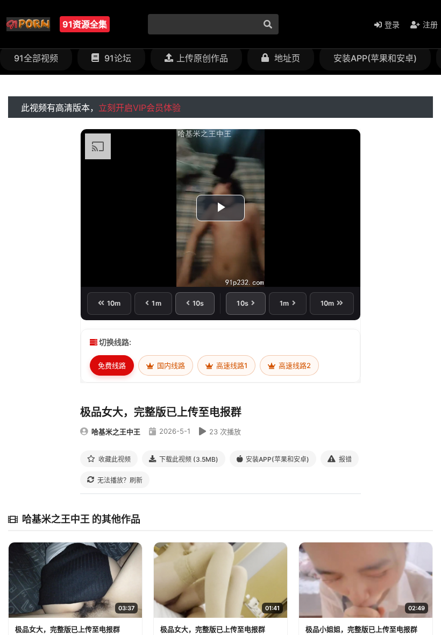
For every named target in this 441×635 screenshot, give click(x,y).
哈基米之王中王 (115, 431)
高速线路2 (294, 365)
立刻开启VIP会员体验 (139, 107)
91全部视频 (36, 58)
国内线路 (170, 365)
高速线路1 (231, 365)
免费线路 (112, 365)
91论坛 (116, 58)
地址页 (286, 58)
